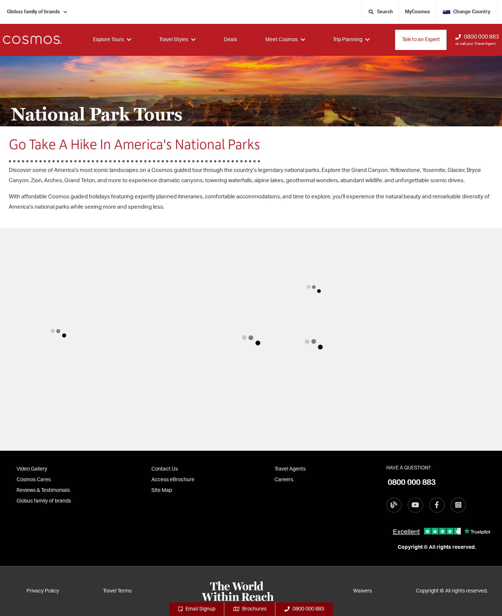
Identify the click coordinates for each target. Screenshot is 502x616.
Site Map (161, 490)
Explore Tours (108, 39)
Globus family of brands (33, 12)
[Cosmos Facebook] (437, 505)
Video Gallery (32, 469)
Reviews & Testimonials (43, 490)
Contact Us (164, 469)
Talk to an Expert (421, 39)
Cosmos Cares (34, 479)
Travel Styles (173, 39)
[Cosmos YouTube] (415, 505)
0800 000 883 (481, 37)
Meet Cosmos (281, 39)
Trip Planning (347, 39)
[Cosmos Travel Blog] (394, 505)
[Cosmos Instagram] (458, 505)
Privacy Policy (42, 591)
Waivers (362, 591)
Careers (284, 479)
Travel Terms (117, 591)
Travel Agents (290, 469)
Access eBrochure (172, 479)
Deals (230, 39)
